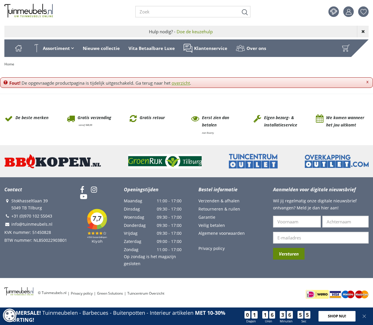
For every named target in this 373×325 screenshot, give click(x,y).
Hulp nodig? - (181, 31)
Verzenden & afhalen (219, 201)
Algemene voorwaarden (221, 233)
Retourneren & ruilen (219, 209)
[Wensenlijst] (363, 11)
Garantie (206, 217)
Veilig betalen (211, 225)
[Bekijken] (346, 48)
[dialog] (9, 315)
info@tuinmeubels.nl (31, 224)
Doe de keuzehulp (195, 31)
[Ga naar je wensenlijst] (365, 11)
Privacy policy (211, 248)
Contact (333, 11)
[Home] (18, 48)
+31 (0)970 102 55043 (31, 216)
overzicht (181, 83)
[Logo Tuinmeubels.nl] (28, 11)
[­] (82, 189)
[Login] (348, 11)
